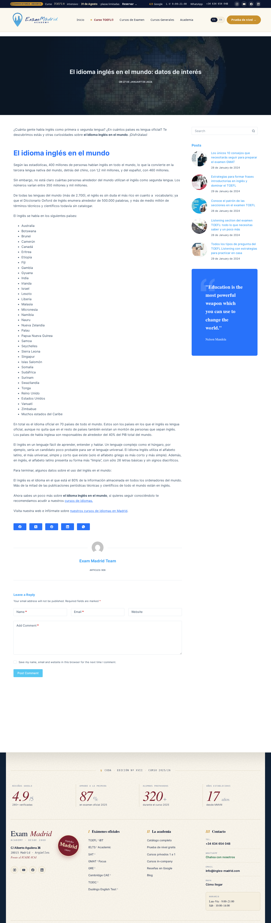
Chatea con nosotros (220, 857)
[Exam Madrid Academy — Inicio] (35, 19)
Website (137, 612)
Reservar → (129, 4)
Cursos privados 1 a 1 (161, 854)
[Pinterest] (51, 526)
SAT (91, 854)
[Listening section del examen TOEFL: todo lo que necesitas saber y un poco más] (199, 226)
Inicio (80, 20)
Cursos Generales (162, 20)
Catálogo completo (159, 840)
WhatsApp (196, 4)
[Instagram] (236, 4)
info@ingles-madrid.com (223, 871)
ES (213, 19)
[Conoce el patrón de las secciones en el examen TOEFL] (199, 206)
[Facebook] (251, 4)
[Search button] (254, 131)
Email (79, 612)
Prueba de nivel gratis (161, 847)
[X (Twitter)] (35, 526)
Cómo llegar (214, 885)
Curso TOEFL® (104, 20)
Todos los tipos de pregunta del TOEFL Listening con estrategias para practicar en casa (234, 248)
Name (21, 612)
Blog (150, 875)
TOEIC (93, 882)
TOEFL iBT (95, 840)
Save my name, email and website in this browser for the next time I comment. (67, 662)
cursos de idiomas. (79, 501)
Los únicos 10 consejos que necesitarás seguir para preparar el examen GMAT (234, 157)
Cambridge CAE (99, 875)
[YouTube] (244, 4)
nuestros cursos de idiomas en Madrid (98, 511)
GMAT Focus (97, 861)
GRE (91, 868)
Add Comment (27, 625)
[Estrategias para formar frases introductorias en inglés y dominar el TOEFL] (199, 182)
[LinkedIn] (258, 4)
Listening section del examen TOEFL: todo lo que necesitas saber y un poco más (232, 225)
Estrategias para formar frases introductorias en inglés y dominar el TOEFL (232, 181)
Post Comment (28, 673)
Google (156, 4)
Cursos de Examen (132, 20)
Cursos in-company (160, 861)
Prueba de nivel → (243, 20)
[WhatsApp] (83, 526)
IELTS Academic (99, 847)
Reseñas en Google (159, 868)
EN (220, 19)
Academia (186, 20)
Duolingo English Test (103, 889)
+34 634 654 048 (217, 3)
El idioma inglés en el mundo (61, 153)
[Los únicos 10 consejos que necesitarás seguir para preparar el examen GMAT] (199, 158)
